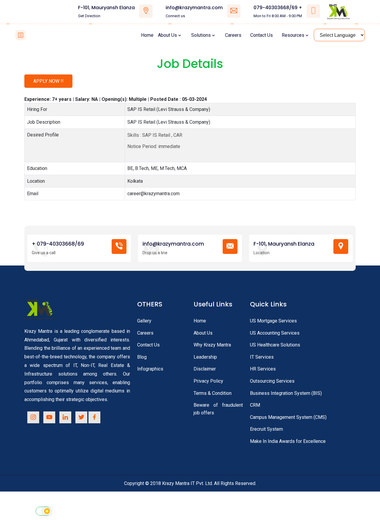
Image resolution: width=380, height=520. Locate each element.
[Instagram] (33, 417)
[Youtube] (49, 417)
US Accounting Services (275, 333)
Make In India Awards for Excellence (288, 441)
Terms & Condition (213, 393)
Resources (293, 35)
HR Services (263, 369)
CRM (255, 405)
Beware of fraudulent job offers (218, 409)
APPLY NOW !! (48, 81)
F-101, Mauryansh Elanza (106, 7)
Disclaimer (205, 369)
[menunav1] (20, 35)
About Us (167, 35)
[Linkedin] (65, 417)
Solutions (201, 35)
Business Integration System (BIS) (286, 393)
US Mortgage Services (273, 321)
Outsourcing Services (272, 381)
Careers (233, 35)
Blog (142, 357)
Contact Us (261, 35)
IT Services (262, 357)
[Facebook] (94, 417)
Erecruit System (266, 429)
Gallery (144, 321)
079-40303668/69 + (278, 7)
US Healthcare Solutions (275, 345)
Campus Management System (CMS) (288, 417)
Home (147, 35)
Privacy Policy (208, 381)
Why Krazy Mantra (212, 345)
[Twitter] (81, 417)
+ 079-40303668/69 (58, 244)
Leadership (205, 357)
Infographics (150, 369)
